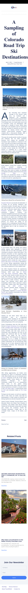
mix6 (4, 390)
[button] (14, 12)
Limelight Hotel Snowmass (12, 327)
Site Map (4, 586)
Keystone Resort (5, 203)
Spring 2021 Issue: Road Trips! (14, 63)
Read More (4, 485)
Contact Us (17, 589)
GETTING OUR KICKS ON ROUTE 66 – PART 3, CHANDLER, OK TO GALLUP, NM (13, 475)
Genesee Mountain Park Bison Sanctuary (15, 168)
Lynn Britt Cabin (9, 388)
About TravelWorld (7, 589)
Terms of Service (13, 586)
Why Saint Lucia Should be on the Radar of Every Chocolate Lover (12, 540)
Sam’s (4, 377)
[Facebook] (13, 2)
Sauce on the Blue (13, 261)
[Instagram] (15, 2)
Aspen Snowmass (13, 273)
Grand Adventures (8, 293)
